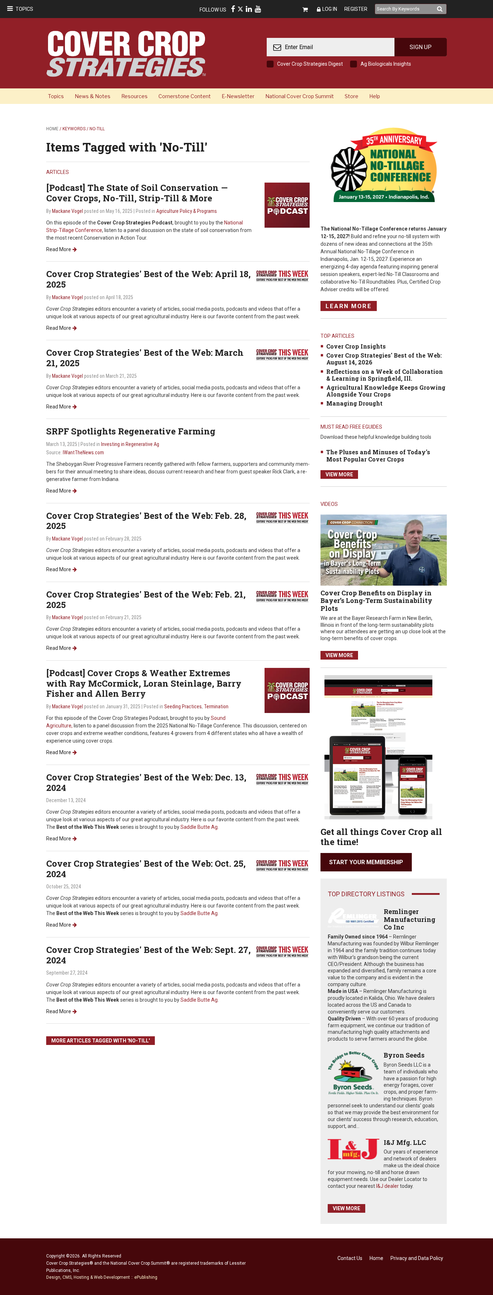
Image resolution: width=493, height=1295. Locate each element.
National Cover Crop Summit (299, 96)
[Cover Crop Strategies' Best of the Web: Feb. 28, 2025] (283, 517)
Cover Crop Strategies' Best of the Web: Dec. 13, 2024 (146, 782)
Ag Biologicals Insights (386, 64)
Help (374, 96)
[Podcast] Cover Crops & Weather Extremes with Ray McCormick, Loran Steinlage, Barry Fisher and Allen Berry (143, 683)
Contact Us (349, 1258)
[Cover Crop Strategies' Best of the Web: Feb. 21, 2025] (283, 595)
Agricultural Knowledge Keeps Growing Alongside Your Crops (385, 391)
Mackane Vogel (67, 211)
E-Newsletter (238, 96)
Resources (134, 96)
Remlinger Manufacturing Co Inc (409, 919)
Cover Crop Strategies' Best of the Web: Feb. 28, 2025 (146, 521)
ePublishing (145, 1277)
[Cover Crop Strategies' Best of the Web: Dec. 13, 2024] (283, 778)
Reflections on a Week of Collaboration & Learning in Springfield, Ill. (384, 375)
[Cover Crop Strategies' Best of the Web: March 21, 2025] (283, 354)
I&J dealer (387, 1186)
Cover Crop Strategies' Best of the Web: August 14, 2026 (384, 358)
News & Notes (92, 96)
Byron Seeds (404, 1055)
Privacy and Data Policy (417, 1258)
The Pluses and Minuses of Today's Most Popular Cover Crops (378, 455)
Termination (216, 706)
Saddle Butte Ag (199, 827)
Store (351, 96)
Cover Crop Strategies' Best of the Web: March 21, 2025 (145, 358)
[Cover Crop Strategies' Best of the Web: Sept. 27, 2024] (283, 951)
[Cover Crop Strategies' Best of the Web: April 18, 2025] (283, 275)
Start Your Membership (366, 862)
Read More (58, 249)
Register (355, 9)
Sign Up (421, 47)
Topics (24, 9)
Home (52, 128)
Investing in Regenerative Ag (130, 444)
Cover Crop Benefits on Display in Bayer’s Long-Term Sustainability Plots (376, 601)
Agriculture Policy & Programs (186, 211)
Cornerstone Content (184, 96)
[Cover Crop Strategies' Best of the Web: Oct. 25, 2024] (283, 865)
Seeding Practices (183, 706)
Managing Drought (354, 403)
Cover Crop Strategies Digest (310, 64)
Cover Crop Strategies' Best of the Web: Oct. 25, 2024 (146, 869)
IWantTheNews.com (83, 452)
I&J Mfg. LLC (405, 1142)
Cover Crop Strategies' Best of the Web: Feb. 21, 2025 (146, 600)
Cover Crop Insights (356, 346)
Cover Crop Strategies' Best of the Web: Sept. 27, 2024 (148, 955)
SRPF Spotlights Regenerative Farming (130, 431)
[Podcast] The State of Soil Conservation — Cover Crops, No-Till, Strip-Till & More (137, 193)
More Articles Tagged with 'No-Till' (100, 1041)
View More (339, 474)
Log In (329, 9)
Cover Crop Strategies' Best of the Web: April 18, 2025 (148, 279)
